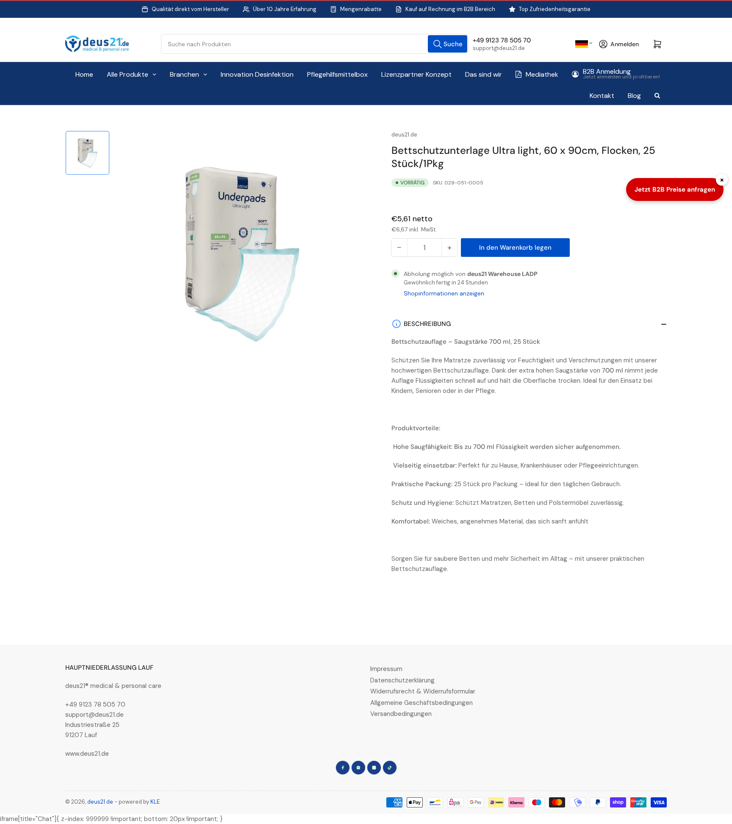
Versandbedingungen (401, 714)
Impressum (386, 669)
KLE (155, 801)
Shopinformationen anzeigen (444, 293)
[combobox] (315, 44)
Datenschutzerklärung (402, 680)
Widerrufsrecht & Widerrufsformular (422, 691)
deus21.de (404, 134)
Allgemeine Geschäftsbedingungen (421, 703)
